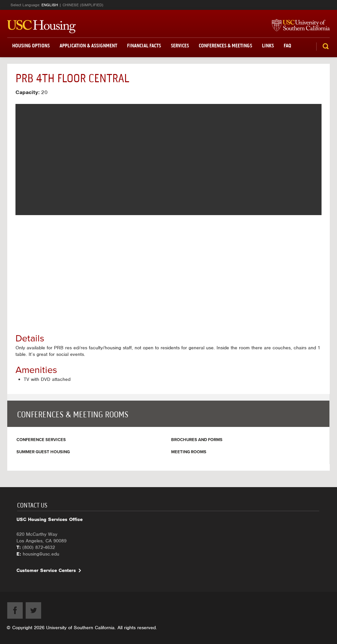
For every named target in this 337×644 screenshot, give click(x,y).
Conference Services (41, 439)
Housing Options (31, 45)
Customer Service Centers (46, 570)
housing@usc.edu (41, 554)
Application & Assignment (88, 45)
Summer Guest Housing (43, 452)
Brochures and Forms (196, 439)
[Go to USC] (297, 26)
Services (180, 45)
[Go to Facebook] (15, 610)
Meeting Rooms (188, 452)
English (49, 5)
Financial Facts (144, 45)
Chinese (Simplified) (83, 5)
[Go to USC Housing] (41, 27)
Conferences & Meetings (225, 45)
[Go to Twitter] (33, 610)
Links (268, 45)
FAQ (287, 45)
